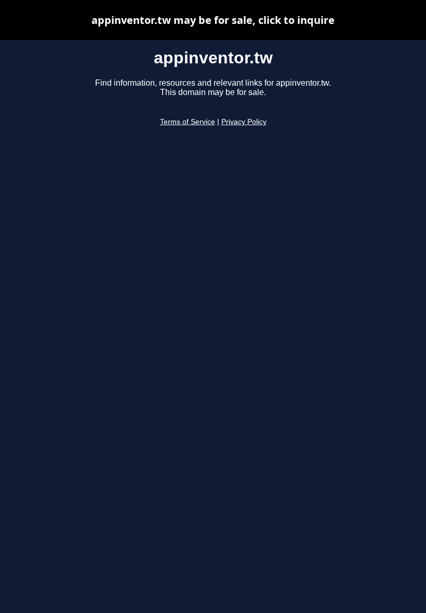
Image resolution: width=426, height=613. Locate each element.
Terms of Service (187, 122)
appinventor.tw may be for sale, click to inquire (213, 20)
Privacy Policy (244, 122)
